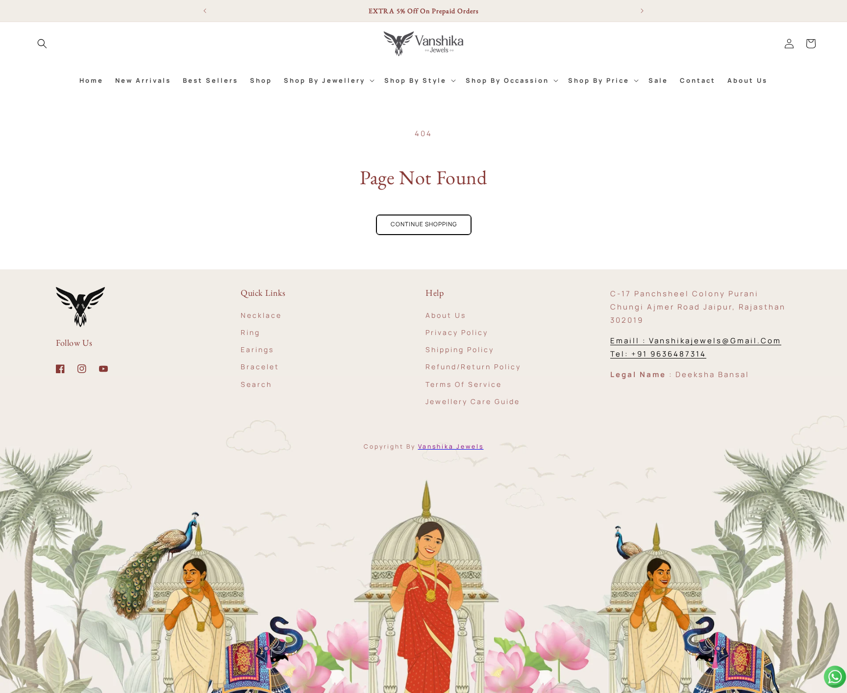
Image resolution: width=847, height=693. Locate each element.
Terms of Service (463, 383)
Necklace (261, 314)
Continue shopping (424, 224)
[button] (42, 43)
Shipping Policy (459, 349)
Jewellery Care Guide (472, 401)
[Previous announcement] (205, 11)
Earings (257, 349)
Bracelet (260, 366)
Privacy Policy (456, 331)
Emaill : (629, 340)
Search (256, 383)
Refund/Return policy (473, 366)
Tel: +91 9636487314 (658, 354)
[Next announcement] (642, 11)
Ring (250, 331)
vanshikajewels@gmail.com (715, 340)
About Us (445, 314)
